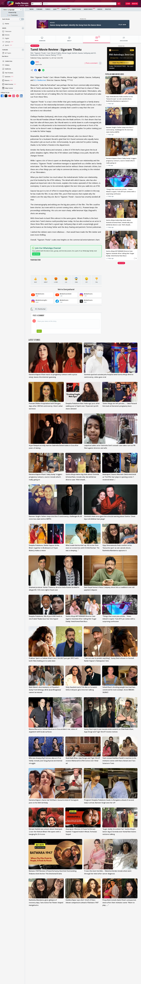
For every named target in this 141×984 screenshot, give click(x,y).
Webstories (88, 9)
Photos (108, 9)
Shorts (7, 80)
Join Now (36, 254)
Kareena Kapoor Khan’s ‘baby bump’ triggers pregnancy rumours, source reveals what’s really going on (121, 160)
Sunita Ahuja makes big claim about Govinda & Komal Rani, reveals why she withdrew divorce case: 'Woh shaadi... (119, 222)
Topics (47, 9)
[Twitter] (6, 95)
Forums (5, 50)
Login (128, 3)
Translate (14, 15)
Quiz (54, 9)
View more (121, 263)
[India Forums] (17, 3)
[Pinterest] (17, 95)
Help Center (9, 88)
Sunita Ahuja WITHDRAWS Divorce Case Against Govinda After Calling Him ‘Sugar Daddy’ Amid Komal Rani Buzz (120, 253)
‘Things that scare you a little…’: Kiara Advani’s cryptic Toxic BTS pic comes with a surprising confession (121, 191)
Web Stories (9, 84)
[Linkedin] (21, 95)
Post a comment (92, 63)
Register (134, 3)
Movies (7, 35)
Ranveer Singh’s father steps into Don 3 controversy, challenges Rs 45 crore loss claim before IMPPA (119, 129)
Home (7, 24)
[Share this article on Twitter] (39, 70)
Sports (7, 45)
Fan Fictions (9, 73)
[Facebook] (2, 95)
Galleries (8, 69)
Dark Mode (6, 19)
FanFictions (76, 9)
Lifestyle (7, 42)
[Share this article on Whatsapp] (43, 70)
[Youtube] (9, 95)
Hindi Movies (34, 45)
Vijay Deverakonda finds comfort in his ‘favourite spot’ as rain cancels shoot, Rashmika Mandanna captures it (119, 99)
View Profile (38, 64)
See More (5, 56)
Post (39, 331)
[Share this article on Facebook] (35, 70)
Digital (7, 38)
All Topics (8, 53)
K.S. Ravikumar (40, 80)
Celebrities (8, 61)
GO (119, 3)
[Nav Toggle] (3, 3)
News (4, 28)
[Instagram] (13, 95)
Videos (7, 65)
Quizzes (7, 76)
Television (8, 31)
